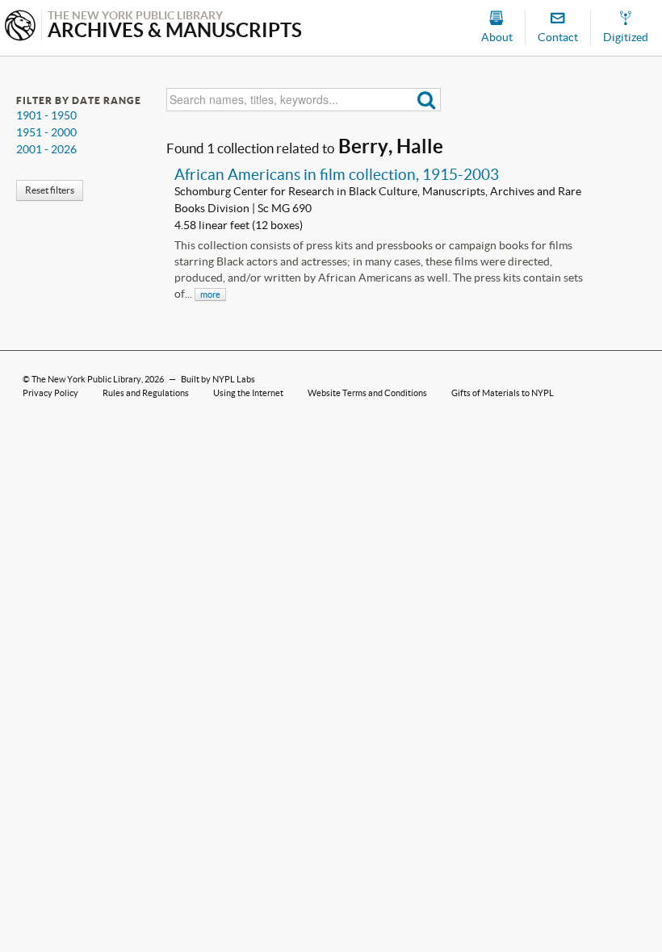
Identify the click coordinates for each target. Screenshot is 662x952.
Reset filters (49, 190)
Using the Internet (248, 393)
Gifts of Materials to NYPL (502, 393)
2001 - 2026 (46, 149)
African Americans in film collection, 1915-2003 (336, 174)
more (210, 294)
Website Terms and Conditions (367, 393)
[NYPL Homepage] (20, 27)
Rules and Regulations (146, 393)
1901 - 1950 (46, 115)
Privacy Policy (50, 393)
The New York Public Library (86, 379)
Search (427, 99)
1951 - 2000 (46, 132)
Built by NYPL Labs (218, 379)
